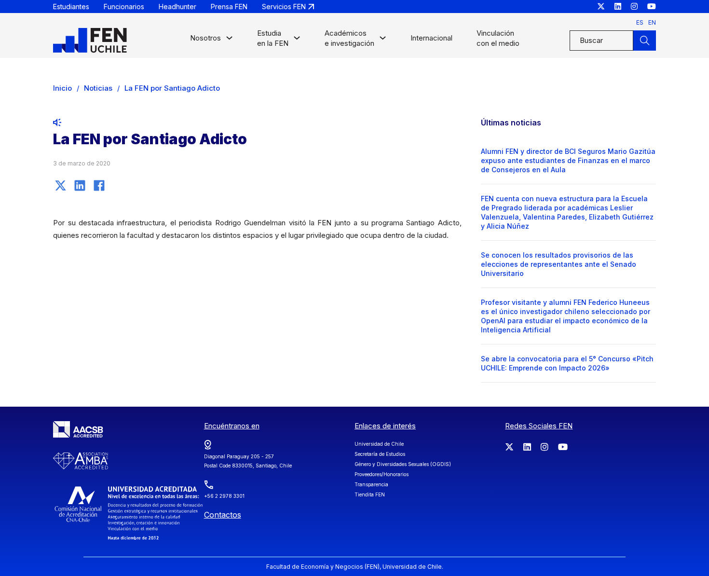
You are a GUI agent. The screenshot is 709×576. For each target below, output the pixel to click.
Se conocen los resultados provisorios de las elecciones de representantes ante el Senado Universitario (558, 264)
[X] (60, 185)
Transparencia (371, 484)
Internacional (431, 37)
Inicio (62, 88)
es (639, 22)
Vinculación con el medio (498, 38)
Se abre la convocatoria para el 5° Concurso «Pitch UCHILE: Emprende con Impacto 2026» (567, 363)
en (652, 22)
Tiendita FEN (369, 494)
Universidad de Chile (379, 444)
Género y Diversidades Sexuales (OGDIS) (402, 464)
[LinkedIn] (79, 185)
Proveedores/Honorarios (381, 474)
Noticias (98, 88)
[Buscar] (644, 40)
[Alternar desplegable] (229, 40)
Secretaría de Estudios (379, 454)
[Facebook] (99, 185)
